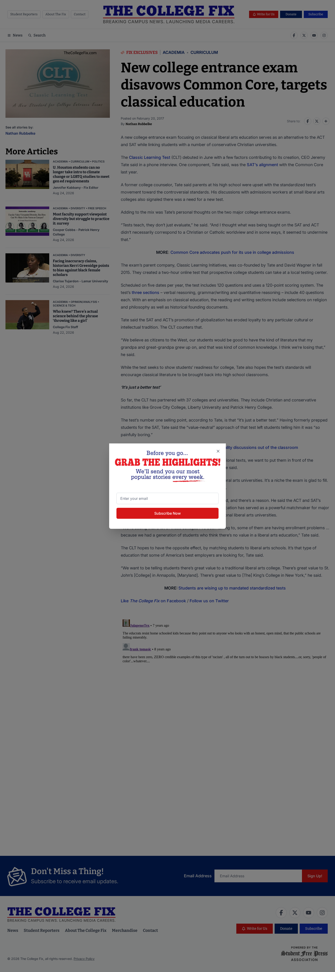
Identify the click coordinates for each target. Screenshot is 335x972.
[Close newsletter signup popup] (218, 451)
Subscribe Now (167, 513)
